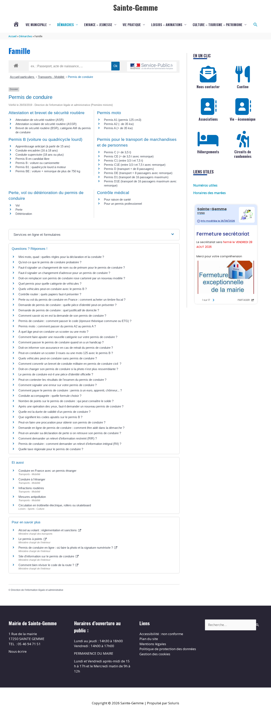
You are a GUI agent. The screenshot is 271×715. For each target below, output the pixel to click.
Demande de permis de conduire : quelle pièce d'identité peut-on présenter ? (67, 305)
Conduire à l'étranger (31, 479)
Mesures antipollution (32, 496)
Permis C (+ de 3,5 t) (117, 152)
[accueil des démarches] (16, 65)
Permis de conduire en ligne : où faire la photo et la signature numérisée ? (66, 547)
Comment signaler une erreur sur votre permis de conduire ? (57, 385)
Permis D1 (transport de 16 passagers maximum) (136, 177)
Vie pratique (132, 24)
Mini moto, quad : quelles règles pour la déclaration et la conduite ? (61, 257)
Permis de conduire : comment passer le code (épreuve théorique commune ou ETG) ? (74, 321)
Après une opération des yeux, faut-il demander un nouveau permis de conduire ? (70, 406)
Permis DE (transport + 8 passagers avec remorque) (138, 173)
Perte (18, 209)
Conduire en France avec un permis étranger (47, 470)
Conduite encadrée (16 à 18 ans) (36, 150)
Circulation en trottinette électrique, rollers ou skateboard (54, 505)
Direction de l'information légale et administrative (37, 590)
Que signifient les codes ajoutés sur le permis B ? (50, 417)
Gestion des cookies (154, 654)
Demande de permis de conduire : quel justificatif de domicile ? (58, 310)
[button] (255, 24)
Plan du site (148, 638)
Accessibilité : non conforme (161, 634)
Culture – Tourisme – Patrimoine (217, 24)
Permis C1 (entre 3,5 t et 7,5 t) (123, 160)
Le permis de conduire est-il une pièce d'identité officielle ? (55, 374)
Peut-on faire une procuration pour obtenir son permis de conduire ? (61, 422)
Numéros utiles (205, 185)
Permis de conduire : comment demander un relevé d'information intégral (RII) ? (69, 443)
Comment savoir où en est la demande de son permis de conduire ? (62, 315)
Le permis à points (30, 539)
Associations (208, 119)
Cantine (243, 86)
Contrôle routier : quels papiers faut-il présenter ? (49, 294)
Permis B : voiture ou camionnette (37, 163)
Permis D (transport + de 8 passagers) (129, 168)
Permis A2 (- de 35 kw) (119, 124)
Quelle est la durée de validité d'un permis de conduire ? (54, 411)
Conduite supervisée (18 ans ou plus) (39, 154)
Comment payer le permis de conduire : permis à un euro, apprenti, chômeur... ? (70, 390)
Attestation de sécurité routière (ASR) (39, 119)
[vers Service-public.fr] (152, 66)
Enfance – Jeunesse (98, 24)
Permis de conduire (80, 77)
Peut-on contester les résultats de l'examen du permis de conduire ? (62, 379)
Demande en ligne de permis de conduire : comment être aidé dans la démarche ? (71, 427)
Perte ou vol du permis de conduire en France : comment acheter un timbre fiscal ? (71, 299)
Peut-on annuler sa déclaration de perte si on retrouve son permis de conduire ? (69, 433)
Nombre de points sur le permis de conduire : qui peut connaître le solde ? (65, 401)
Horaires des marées (209, 192)
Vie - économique (243, 119)
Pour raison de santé (117, 199)
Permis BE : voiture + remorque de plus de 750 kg (47, 171)
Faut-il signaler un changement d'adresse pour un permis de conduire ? (64, 273)
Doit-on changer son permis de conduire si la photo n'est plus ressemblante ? (68, 369)
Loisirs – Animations (166, 24)
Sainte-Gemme (135, 7)
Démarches (65, 24)
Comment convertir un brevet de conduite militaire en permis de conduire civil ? (69, 363)
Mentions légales (152, 644)
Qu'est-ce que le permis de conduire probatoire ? (49, 262)
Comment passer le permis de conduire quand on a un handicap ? (61, 342)
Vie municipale (36, 24)
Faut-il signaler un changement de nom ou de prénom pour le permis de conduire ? (71, 267)
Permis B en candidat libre (32, 158)
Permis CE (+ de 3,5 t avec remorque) (129, 156)
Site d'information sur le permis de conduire (46, 556)
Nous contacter (208, 86)
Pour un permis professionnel (123, 203)
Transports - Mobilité (51, 77)
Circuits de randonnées (242, 154)
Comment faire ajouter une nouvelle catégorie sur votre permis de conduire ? (67, 337)
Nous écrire (18, 651)
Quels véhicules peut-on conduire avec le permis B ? (52, 289)
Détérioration (23, 213)
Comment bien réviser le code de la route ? (46, 565)
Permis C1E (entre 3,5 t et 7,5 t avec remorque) (134, 164)
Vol (17, 205)
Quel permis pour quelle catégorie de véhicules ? (49, 283)
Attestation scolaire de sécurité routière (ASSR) (46, 124)
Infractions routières (31, 488)
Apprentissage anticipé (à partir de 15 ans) (42, 146)
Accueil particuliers (22, 77)
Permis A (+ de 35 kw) (118, 128)
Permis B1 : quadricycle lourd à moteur (40, 167)
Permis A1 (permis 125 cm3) (122, 119)
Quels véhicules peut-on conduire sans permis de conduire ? (57, 358)
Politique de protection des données (167, 649)
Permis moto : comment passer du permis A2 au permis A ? (57, 326)
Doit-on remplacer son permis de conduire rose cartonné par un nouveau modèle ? (71, 278)
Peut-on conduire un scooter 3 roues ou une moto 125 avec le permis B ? (65, 353)
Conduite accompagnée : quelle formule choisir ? (49, 395)
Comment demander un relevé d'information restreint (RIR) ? (57, 438)
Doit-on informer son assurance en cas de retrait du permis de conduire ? (65, 347)
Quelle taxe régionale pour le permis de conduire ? (50, 449)
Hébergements (208, 151)
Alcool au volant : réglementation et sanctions (48, 530)
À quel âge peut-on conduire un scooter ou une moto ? (53, 331)
